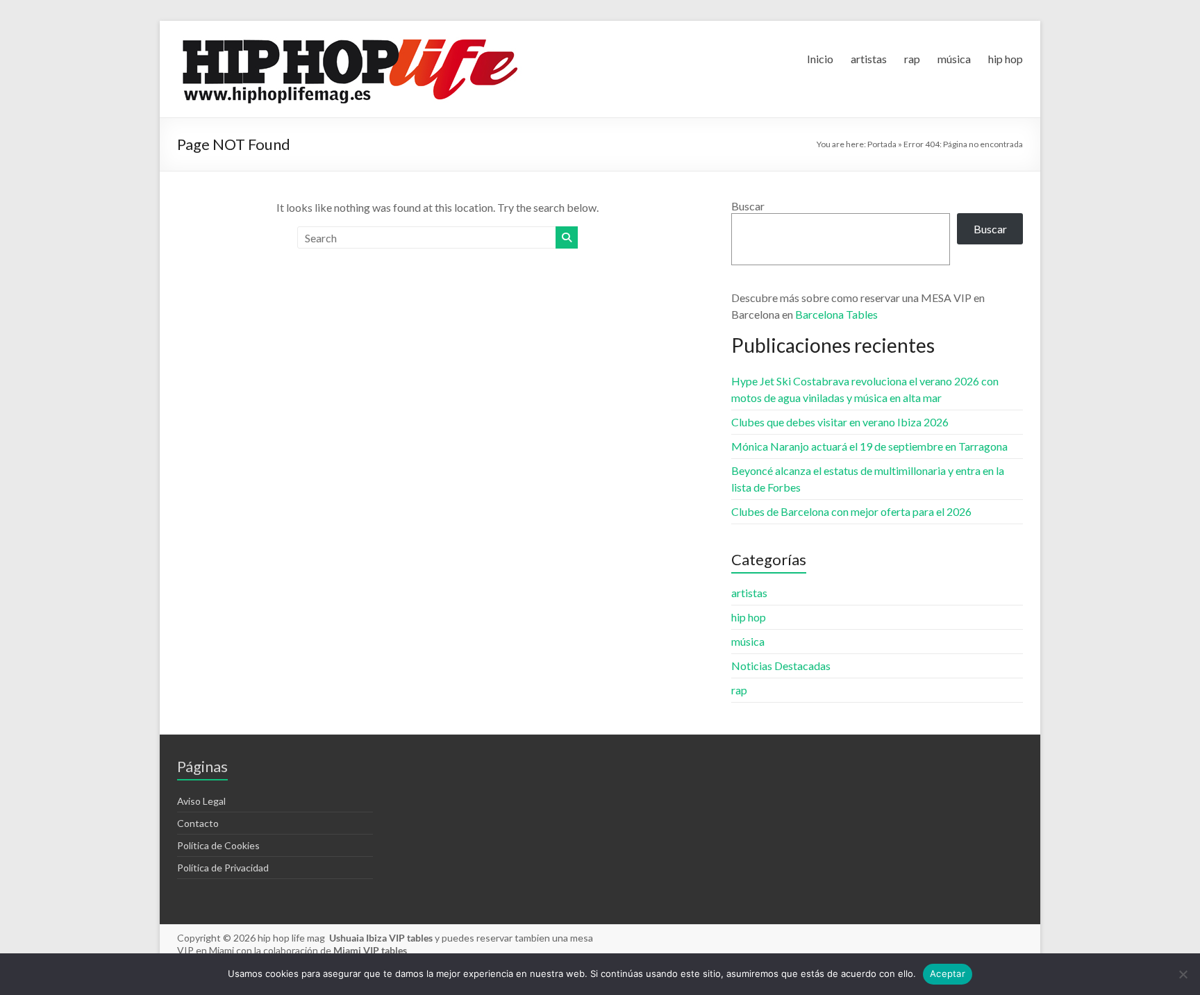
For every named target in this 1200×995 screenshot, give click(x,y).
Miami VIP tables (370, 950)
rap (912, 58)
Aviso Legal (201, 801)
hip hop (1005, 58)
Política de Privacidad (223, 867)
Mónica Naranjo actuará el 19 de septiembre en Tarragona (869, 446)
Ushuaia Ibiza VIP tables (382, 938)
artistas (869, 58)
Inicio (820, 58)
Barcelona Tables (836, 314)
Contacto (198, 823)
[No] (1183, 974)
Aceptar (947, 973)
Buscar (748, 205)
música (954, 58)
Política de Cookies (218, 845)
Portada (882, 144)
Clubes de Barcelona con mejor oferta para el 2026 (851, 511)
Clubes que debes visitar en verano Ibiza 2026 (840, 421)
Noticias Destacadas (781, 665)
